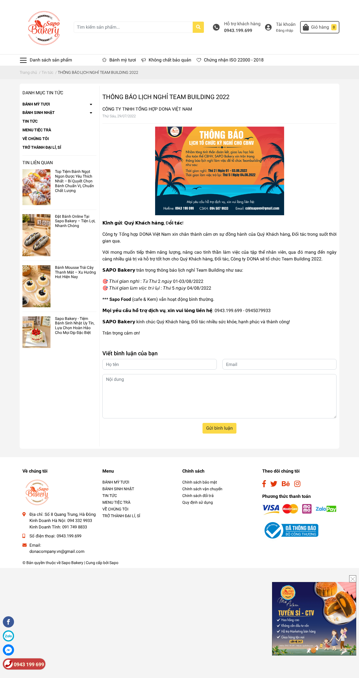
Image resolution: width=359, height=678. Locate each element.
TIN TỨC (30, 121)
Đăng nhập (284, 30)
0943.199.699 (238, 30)
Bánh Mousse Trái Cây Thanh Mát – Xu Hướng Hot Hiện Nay (75, 272)
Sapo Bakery (72, 562)
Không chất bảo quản (170, 60)
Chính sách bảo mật (199, 482)
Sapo (113, 562)
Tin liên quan (37, 162)
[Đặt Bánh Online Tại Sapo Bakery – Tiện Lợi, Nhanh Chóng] (36, 235)
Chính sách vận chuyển (202, 489)
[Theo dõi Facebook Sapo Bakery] (264, 484)
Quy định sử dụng (197, 502)
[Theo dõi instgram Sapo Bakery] (297, 484)
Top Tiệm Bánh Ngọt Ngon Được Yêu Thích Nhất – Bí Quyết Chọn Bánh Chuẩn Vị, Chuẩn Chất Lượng (74, 181)
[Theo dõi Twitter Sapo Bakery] (273, 484)
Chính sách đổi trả (198, 495)
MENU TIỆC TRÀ (36, 130)
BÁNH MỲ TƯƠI (36, 104)
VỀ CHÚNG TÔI (35, 138)
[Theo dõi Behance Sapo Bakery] (286, 484)
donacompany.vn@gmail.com (56, 551)
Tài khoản (286, 24)
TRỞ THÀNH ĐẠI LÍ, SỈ (41, 147)
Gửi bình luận (219, 428)
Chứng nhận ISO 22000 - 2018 (234, 60)
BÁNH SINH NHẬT (38, 112)
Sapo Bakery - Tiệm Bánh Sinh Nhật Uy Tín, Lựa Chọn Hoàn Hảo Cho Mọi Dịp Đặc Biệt (75, 325)
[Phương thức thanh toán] (299, 509)
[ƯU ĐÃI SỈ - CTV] (314, 618)
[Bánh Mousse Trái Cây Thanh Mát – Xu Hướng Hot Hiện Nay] (36, 286)
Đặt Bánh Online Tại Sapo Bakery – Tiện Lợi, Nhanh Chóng (75, 221)
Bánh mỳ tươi (122, 60)
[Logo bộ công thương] (290, 530)
